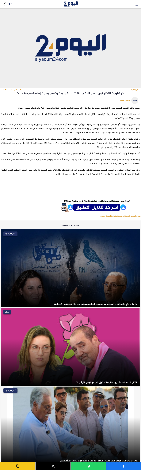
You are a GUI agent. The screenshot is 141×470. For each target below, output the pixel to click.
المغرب (133, 216)
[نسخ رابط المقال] (17, 466)
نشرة (117, 216)
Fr (10, 4)
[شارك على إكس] (52, 466)
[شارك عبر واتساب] (88, 466)
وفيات (102, 216)
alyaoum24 (125, 100)
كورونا (127, 216)
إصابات (138, 216)
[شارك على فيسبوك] (123, 466)
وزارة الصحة (110, 216)
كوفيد (122, 216)
